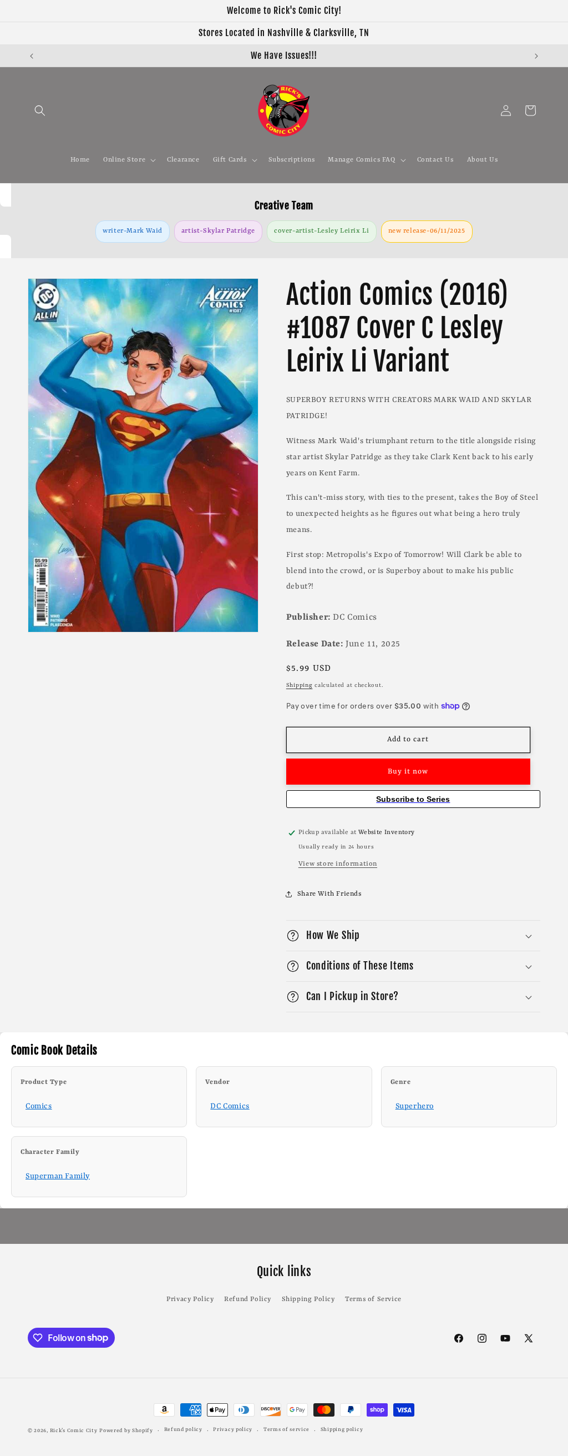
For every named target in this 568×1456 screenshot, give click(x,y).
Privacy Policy (190, 1299)
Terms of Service (373, 1299)
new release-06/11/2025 (426, 231)
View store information (337, 864)
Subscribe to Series (413, 799)
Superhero (414, 1106)
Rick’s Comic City (74, 1431)
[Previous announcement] (31, 56)
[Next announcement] (536, 56)
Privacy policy (232, 1430)
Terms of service (286, 1430)
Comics (39, 1106)
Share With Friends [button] (329, 894)
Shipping (299, 685)
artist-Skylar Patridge (218, 231)
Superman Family (58, 1176)
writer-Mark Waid (133, 231)
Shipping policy (342, 1430)
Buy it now (408, 771)
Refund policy (183, 1430)
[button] (40, 110)
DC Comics (229, 1106)
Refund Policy (247, 1299)
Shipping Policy (308, 1299)
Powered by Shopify (126, 1431)
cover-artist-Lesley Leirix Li (321, 231)
